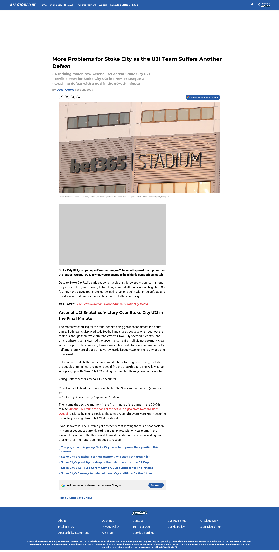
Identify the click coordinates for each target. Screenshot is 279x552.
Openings (108, 520)
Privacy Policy (111, 526)
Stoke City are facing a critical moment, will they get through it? (105, 456)
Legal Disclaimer (210, 526)
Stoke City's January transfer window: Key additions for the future (106, 473)
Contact (138, 520)
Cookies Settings (143, 532)
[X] (259, 4)
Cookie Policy (176, 526)
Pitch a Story (66, 526)
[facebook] (252, 4)
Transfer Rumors (86, 4)
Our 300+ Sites (176, 520)
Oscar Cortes (65, 89)
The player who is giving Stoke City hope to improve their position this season (109, 449)
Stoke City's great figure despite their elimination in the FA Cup (105, 462)
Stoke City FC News (61, 4)
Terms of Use (141, 526)
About (103, 4)
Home (43, 4)
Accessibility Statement (73, 532)
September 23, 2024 (106, 397)
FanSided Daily (209, 520)
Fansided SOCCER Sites (124, 4)
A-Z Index (108, 532)
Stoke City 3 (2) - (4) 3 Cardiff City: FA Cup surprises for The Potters (107, 467)
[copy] (78, 97)
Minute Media (41, 541)
